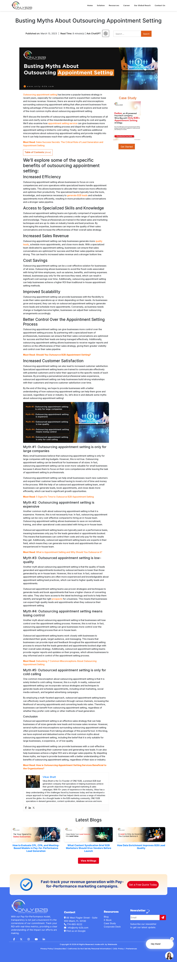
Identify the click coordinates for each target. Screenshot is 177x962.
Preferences (131, 948)
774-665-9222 (74, 924)
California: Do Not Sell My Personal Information (89, 948)
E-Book (108, 920)
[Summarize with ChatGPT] (105, 33)
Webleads (112, 944)
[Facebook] (26, 807)
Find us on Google (75, 931)
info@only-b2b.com (77, 927)
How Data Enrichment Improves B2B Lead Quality (141, 846)
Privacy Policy (47, 948)
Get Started (127, 146)
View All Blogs (88, 860)
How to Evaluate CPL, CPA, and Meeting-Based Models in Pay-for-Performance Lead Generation (36, 848)
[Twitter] (33, 807)
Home (90, 5)
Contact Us (160, 5)
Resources (114, 5)
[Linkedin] (29, 807)
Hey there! (156, 944)
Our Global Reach (142, 5)
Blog (106, 916)
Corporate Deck (112, 926)
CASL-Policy (118, 948)
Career (126, 5)
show (47, 152)
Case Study (110, 923)
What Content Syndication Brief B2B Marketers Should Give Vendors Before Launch (88, 848)
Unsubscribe (60, 948)
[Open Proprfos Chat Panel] (169, 956)
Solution (101, 5)
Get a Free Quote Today (143, 884)
